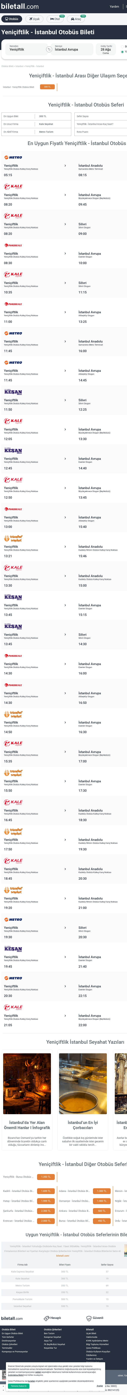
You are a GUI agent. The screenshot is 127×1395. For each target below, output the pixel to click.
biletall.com (62, 1255)
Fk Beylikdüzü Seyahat (54, 1344)
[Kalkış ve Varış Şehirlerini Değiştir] (49, 49)
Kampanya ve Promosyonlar (15, 1351)
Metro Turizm (46, 131)
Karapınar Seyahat (52, 1337)
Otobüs (13, 19)
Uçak (36, 19)
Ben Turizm (49, 1333)
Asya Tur (48, 1340)
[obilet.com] (19, 9)
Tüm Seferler (8, 1337)
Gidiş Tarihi (106, 46)
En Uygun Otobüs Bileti (12, 1333)
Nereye (58, 46)
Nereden (14, 46)
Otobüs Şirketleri (9, 1344)
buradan (31, 1381)
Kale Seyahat (46, 124)
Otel (59, 18)
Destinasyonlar (9, 1340)
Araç (79, 18)
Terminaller (7, 1348)
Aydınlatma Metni (15, 1375)
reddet (38, 1372)
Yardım (114, 6)
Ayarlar (100, 1386)
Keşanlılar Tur (50, 1348)
